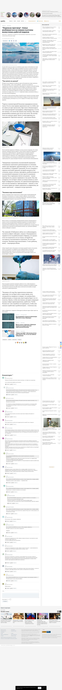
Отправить (5, 601)
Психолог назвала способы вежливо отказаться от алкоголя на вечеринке (49, 292)
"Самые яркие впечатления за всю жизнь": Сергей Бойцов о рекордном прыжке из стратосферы (50, 107)
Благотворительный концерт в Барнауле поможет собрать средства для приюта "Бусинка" (49, 299)
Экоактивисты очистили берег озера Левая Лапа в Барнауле (49, 440)
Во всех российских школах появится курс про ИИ (50, 237)
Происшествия (24, 314)
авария (9, 339)
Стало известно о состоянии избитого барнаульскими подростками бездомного (49, 321)
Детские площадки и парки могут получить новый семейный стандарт (50, 408)
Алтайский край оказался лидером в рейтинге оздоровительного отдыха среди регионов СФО (50, 429)
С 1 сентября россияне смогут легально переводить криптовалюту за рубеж (49, 251)
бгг (6, 485)
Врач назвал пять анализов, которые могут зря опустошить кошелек (50, 35)
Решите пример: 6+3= (6, 599)
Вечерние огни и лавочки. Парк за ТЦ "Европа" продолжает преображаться (49, 45)
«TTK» (14, 645)
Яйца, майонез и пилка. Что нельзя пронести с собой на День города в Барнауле (48, 226)
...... (6, 397)
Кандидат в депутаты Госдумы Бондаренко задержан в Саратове (50, 367)
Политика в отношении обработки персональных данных (9, 638)
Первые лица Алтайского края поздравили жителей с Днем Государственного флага (50, 265)
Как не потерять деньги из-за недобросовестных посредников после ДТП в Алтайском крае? (49, 443)
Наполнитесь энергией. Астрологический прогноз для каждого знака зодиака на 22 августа (50, 307)
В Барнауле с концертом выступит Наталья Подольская (50, 415)
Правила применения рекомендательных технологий (8, 637)
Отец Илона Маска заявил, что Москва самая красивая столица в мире (49, 31)
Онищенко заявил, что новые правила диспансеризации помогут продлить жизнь (50, 240)
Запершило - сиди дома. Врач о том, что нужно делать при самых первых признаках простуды (49, 41)
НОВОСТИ (4, 25)
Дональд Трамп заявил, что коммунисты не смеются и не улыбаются (50, 189)
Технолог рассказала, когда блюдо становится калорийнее (48, 375)
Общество (23, 331)
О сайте (12, 633)
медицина (5, 339)
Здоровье (9, 25)
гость (6, 437)
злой (5, 535)
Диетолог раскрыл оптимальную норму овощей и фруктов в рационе (49, 111)
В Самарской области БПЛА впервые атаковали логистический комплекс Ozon (50, 230)
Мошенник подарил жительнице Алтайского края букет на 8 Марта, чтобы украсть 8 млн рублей (50, 177)
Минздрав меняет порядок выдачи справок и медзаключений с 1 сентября (50, 174)
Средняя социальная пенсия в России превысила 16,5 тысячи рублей (49, 233)
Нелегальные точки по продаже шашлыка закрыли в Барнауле (49, 94)
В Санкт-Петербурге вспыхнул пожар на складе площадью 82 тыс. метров (49, 27)
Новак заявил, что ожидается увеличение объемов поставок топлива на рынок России (50, 59)
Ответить (14, 384)
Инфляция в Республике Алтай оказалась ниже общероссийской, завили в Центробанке (50, 371)
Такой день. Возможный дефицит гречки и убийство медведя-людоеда (50, 314)
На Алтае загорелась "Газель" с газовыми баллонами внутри (49, 364)
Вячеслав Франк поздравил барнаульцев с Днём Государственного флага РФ (50, 248)
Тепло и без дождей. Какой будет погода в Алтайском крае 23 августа (50, 52)
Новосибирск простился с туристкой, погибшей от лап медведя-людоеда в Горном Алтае (49, 125)
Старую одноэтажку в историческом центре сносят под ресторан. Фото (49, 303)
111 (5, 419)
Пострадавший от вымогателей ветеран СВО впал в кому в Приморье (26, 317)
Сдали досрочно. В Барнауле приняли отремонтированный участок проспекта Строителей (49, 433)
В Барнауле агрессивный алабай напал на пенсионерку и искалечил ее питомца (50, 114)
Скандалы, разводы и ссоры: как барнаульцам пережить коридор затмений (50, 38)
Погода (2, 633)
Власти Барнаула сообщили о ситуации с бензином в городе (50, 325)
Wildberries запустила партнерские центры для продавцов (50, 181)
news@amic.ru (31, 635)
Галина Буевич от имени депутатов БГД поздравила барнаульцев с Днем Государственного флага (49, 185)
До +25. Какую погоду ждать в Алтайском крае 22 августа (49, 311)
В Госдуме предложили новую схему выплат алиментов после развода (49, 401)
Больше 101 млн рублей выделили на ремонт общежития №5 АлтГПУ (49, 437)
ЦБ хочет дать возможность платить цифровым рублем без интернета (49, 351)
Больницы (15, 339)
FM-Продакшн (13, 629)
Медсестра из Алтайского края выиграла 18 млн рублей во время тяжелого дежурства (49, 317)
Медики (19, 339)
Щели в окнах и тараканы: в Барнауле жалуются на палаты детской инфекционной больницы (26, 326)
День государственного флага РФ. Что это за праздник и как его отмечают (50, 295)
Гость (6, 410)
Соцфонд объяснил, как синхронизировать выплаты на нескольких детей (50, 358)
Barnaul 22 (17, 92)
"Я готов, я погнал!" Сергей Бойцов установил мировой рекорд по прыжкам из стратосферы (50, 162)
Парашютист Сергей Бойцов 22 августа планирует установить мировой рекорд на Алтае (50, 269)
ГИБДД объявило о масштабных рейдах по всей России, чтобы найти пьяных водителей (50, 90)
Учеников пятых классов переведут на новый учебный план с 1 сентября (49, 170)
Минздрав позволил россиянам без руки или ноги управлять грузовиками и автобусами (49, 244)
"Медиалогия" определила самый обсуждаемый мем (48, 361)
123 (5, 377)
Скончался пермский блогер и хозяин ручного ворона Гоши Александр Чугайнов (50, 118)
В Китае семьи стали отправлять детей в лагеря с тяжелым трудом (49, 86)
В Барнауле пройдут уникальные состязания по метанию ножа (48, 148)
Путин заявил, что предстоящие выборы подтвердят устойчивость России (49, 82)
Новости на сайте (3, 629)
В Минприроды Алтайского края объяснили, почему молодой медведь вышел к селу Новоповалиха (49, 203)
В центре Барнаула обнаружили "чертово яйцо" (50, 411)
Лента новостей (45, 24)
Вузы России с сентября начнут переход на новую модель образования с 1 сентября (49, 166)
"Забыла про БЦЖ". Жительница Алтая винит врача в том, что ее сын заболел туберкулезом (26, 334)
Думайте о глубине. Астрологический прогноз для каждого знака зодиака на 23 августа (50, 48)
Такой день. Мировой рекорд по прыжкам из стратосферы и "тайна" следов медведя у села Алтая (50, 55)
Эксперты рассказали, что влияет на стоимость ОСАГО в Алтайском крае (49, 355)
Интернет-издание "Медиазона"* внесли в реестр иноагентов (50, 347)
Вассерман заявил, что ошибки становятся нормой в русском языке (50, 122)
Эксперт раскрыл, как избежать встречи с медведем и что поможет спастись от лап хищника (50, 378)
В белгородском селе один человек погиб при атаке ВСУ (49, 405)
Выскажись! (5, 40)
